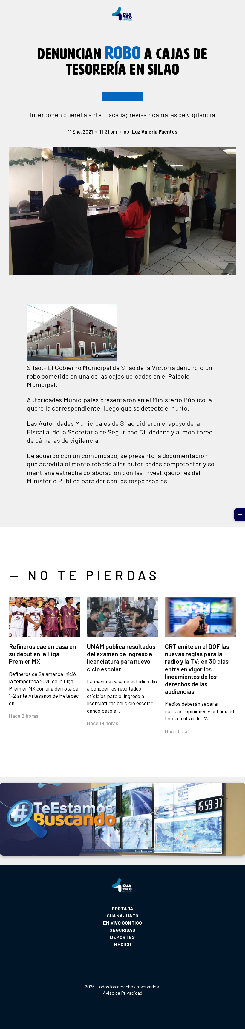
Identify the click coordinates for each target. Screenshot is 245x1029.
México (122, 944)
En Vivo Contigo (122, 923)
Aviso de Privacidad (122, 993)
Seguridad (122, 930)
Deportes (122, 937)
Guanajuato (123, 915)
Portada (123, 908)
